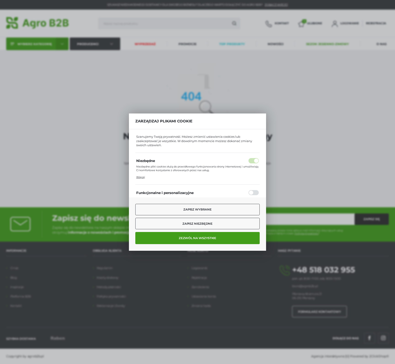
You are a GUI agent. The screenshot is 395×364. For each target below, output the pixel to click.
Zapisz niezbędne (197, 223)
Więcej (140, 177)
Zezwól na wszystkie (197, 238)
